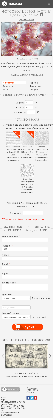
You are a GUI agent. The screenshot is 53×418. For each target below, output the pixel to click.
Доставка (7, 294)
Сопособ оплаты (10, 313)
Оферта (30, 392)
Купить (27, 324)
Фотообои (8, 82)
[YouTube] (35, 398)
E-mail (6, 264)
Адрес (5, 255)
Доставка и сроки (26, 19)
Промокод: (16, 213)
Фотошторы (35, 86)
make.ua (32, 388)
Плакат (7, 89)
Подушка (34, 89)
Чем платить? (39, 316)
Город (5, 273)
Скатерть (8, 86)
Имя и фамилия (11, 236)
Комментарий (9, 282)
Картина (33, 82)
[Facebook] (28, 398)
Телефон (7, 245)
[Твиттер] (32, 398)
